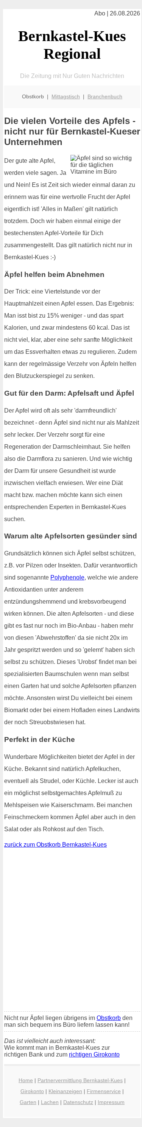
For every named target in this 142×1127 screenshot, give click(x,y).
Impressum (111, 1102)
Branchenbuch (104, 96)
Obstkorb (109, 1018)
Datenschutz (78, 1102)
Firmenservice (104, 1091)
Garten (28, 1102)
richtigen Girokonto (94, 1054)
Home (26, 1080)
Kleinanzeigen (65, 1091)
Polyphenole (67, 577)
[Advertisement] (71, 931)
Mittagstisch (65, 96)
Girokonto (32, 1091)
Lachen (50, 1102)
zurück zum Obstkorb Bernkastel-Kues (55, 844)
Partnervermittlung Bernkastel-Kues (80, 1080)
